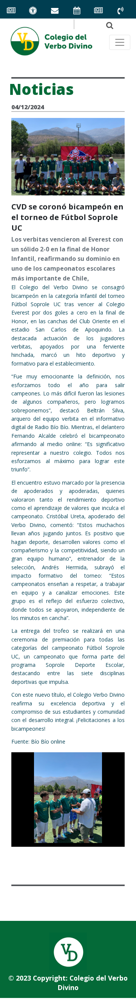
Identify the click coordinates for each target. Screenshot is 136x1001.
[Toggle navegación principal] (119, 42)
